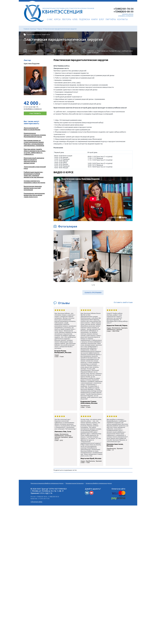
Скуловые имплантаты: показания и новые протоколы (34, 181)
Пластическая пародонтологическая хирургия (60, 29)
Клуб (75, 19)
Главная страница (30, 29)
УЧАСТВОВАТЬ (35, 113)
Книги (94, 19)
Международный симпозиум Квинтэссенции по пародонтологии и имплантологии (34, 160)
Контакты (122, 19)
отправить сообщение (125, 15)
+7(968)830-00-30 (123, 11)
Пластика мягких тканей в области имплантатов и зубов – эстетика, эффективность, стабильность (35, 151)
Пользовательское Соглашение (75, 483)
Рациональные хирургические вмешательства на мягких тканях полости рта (34, 195)
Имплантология (36, 34)
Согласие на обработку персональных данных (99, 483)
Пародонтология (46, 34)
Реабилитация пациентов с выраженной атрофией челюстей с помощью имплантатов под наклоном (34, 174)
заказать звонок (127, 14)
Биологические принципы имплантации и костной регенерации (33, 187)
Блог (101, 19)
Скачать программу (93, 292)
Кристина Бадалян (31, 63)
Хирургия (29, 34)
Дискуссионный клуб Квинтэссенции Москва (32, 128)
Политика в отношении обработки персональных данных (47, 483)
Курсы (57, 19)
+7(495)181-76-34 (123, 8)
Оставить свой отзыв (123, 302)
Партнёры (111, 19)
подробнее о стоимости (33, 109)
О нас (50, 19)
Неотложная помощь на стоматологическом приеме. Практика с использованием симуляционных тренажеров (34, 143)
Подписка (84, 19)
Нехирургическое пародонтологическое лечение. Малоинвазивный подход (35, 134)
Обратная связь (36, 501)
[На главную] (33, 23)
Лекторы (66, 19)
